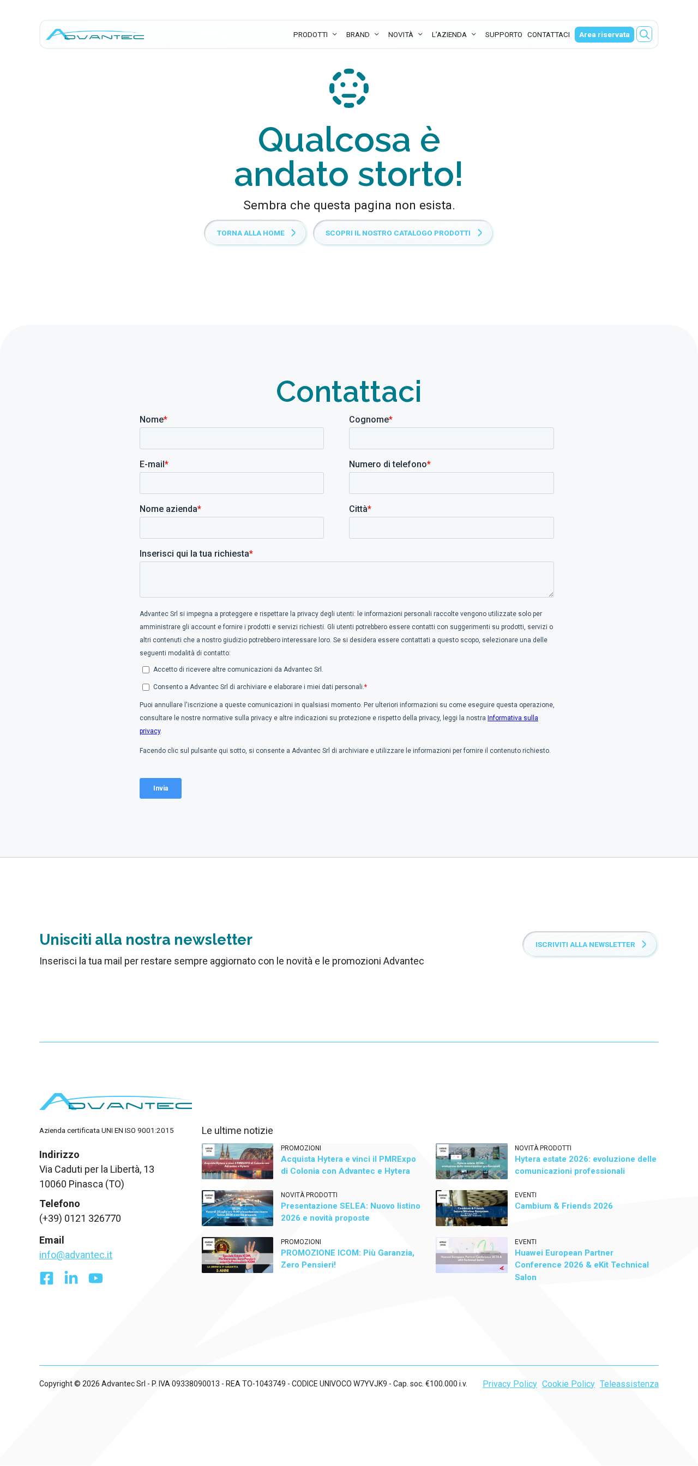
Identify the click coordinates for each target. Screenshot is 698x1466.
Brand (358, 34)
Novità (400, 34)
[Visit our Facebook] (46, 1281)
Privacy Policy (510, 1384)
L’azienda (449, 34)
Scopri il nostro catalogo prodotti (398, 232)
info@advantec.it (75, 1254)
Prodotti (310, 34)
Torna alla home (251, 232)
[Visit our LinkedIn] (71, 1281)
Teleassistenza (629, 1384)
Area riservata (604, 34)
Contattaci (548, 34)
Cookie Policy (568, 1384)
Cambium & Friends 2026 (564, 1206)
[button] (644, 34)
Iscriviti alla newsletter (585, 944)
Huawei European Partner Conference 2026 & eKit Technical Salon (582, 1265)
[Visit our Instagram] (95, 1281)
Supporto (503, 34)
